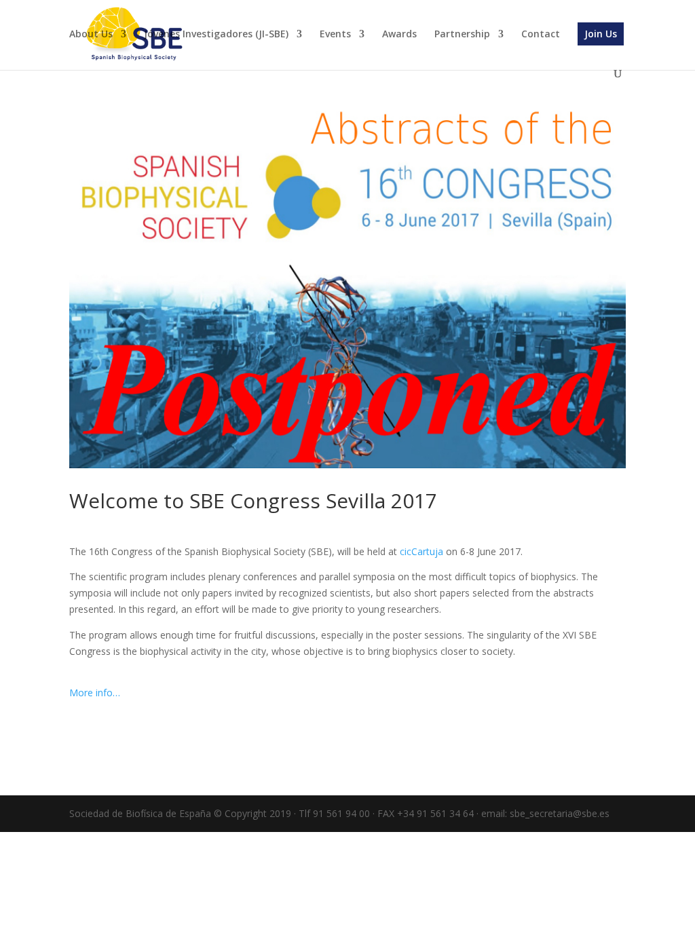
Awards (399, 34)
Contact (540, 34)
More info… (96, 692)
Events (335, 34)
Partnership (462, 34)
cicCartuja (421, 551)
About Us (91, 34)
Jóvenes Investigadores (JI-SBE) (216, 34)
